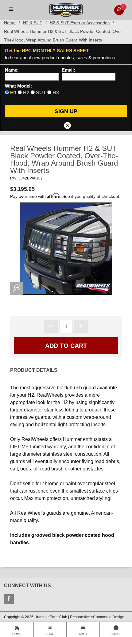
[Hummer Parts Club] (65, 9)
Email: (68, 70)
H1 (13, 92)
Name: (12, 70)
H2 (26, 92)
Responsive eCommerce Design (97, 617)
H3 (55, 92)
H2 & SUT (32, 22)
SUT (41, 92)
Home (10, 22)
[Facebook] (9, 599)
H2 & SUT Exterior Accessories (80, 22)
